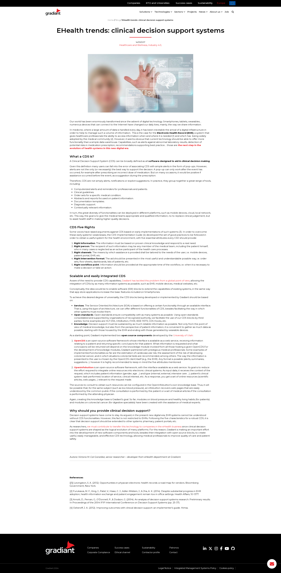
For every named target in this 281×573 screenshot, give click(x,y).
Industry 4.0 (154, 45)
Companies (93, 547)
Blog (118, 20)
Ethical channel (122, 552)
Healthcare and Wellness (133, 45)
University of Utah (183, 335)
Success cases (122, 547)
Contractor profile (151, 552)
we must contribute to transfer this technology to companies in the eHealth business (134, 426)
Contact (173, 552)
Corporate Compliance (98, 552)
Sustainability (148, 547)
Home (111, 20)
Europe (221, 3)
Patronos (174, 547)
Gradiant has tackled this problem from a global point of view (156, 280)
